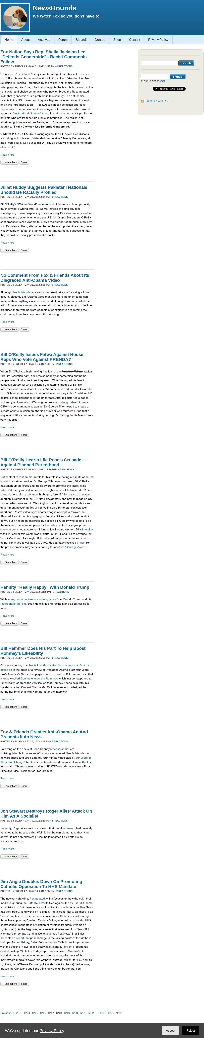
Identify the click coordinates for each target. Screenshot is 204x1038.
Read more (7, 154)
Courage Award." (76, 547)
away (52, 599)
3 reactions (60, 197)
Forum (63, 39)
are (36, 599)
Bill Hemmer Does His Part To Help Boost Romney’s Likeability (42, 651)
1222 (90, 1013)
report (20, 938)
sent (15, 389)
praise (81, 542)
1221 (82, 1013)
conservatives (24, 599)
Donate (100, 39)
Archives (44, 39)
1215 (35, 1013)
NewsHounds (54, 8)
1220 (75, 1013)
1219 (67, 1013)
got (34, 397)
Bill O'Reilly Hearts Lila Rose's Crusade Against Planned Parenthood (40, 462)
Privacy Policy (158, 39)
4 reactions (64, 66)
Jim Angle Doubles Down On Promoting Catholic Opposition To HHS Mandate (41, 884)
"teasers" (58, 748)
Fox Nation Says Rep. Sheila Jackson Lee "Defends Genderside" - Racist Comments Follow (43, 56)
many (11, 599)
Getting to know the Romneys (39, 678)
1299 (111, 1013)
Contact (134, 39)
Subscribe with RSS (157, 100)
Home (9, 39)
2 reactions (64, 364)
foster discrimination (27, 113)
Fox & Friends (21, 292)
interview (87, 529)
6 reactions (60, 285)
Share (24, 162)
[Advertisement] (47, 172)
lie (65, 494)
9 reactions (61, 592)
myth (3, 95)
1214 (27, 1013)
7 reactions (60, 741)
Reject (190, 1030)
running (44, 599)
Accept (170, 1030)
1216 (43, 1013)
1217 (51, 1013)
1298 (103, 1013)
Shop (117, 39)
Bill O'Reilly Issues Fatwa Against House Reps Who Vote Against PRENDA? (41, 357)
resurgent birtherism (13, 603)
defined (25, 74)
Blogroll (81, 39)
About (25, 39)
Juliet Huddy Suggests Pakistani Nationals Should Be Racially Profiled (43, 190)
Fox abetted (37, 898)
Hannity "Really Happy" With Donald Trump (44, 587)
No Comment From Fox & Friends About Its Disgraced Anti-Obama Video (44, 278)
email (162, 81)
